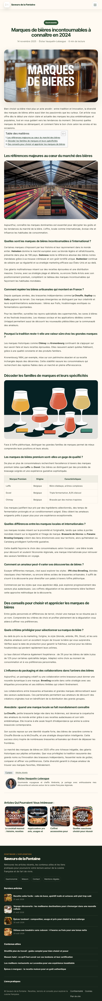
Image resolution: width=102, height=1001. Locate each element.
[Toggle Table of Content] (62, 133)
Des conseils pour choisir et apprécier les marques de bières (36, 144)
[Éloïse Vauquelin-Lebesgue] (11, 788)
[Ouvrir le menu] (95, 4)
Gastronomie (51, 23)
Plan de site (75, 996)
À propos (8, 772)
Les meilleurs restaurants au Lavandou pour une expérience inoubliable (39, 963)
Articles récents (22, 772)
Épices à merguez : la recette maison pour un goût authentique (35, 969)
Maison (25, 879)
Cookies (88, 991)
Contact (36, 879)
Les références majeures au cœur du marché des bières (33, 137)
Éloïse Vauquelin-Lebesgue (33, 778)
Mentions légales (51, 879)
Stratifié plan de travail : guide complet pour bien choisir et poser (36, 951)
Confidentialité (76, 991)
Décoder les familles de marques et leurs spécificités (33, 141)
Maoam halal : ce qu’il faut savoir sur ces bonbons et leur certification (38, 957)
